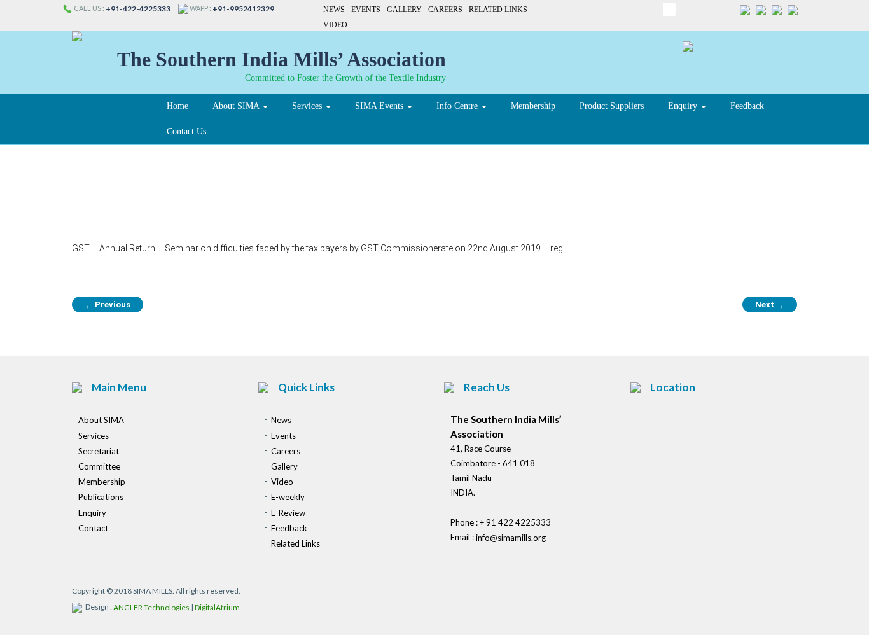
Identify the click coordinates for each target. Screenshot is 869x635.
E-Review (288, 513)
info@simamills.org (511, 538)
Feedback (747, 106)
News (334, 9)
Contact (93, 528)
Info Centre (458, 106)
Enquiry (684, 106)
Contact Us (186, 131)
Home (177, 106)
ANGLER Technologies (151, 608)
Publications (100, 497)
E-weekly (288, 497)
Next (769, 305)
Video (335, 25)
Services (308, 106)
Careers (445, 9)
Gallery (404, 9)
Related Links (498, 9)
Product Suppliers (612, 106)
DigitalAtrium (217, 608)
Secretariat (98, 451)
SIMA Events (380, 106)
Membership (533, 106)
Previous (107, 305)
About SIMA (236, 106)
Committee (99, 466)
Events (365, 9)
